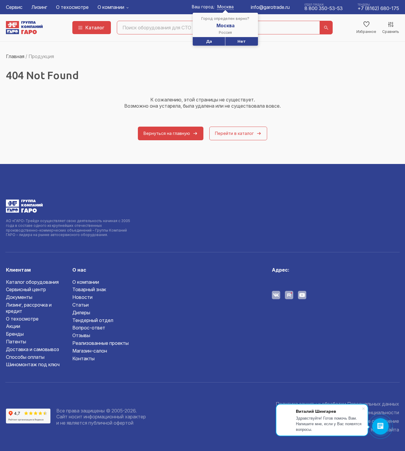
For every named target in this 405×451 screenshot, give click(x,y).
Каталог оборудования (32, 282)
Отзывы (81, 335)
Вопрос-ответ (88, 328)
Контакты (83, 358)
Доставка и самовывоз (32, 349)
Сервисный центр (26, 289)
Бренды (15, 334)
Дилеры (81, 312)
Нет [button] (241, 41)
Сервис (14, 7)
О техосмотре (72, 7)
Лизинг (39, 7)
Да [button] (209, 41)
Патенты (16, 342)
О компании (111, 7)
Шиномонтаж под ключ (33, 364)
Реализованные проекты (100, 343)
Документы (19, 297)
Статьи (80, 305)
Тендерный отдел (92, 320)
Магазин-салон (89, 351)
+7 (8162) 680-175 (378, 8)
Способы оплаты (25, 357)
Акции (13, 326)
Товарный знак (89, 289)
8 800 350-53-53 (323, 8)
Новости (82, 297)
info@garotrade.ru (270, 7)
